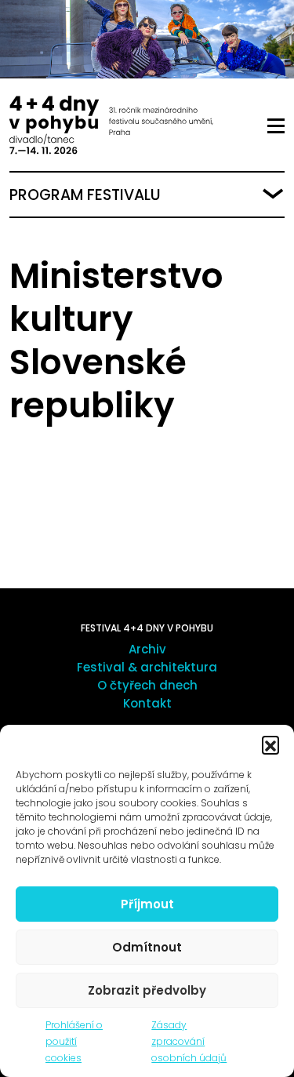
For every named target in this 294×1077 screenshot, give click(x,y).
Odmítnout (147, 947)
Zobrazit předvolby (147, 990)
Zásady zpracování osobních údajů (189, 1041)
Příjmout (147, 904)
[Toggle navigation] (276, 126)
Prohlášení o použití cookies (74, 1041)
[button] (270, 744)
